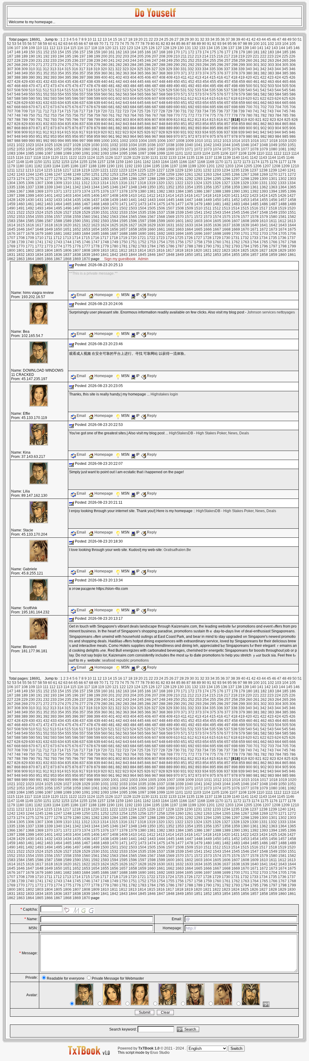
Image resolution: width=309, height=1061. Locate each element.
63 (65, 44)
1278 (58, 179)
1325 (207, 183)
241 (111, 60)
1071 (189, 149)
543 (270, 90)
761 (111, 115)
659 (242, 103)
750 (32, 115)
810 (177, 120)
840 (104, 124)
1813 (132, 250)
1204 (238, 166)
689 (169, 107)
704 (278, 107)
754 (61, 115)
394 (61, 77)
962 (119, 136)
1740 (30, 242)
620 (249, 98)
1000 (105, 141)
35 (217, 39)
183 (271, 52)
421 (256, 77)
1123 (82, 158)
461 (256, 82)
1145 (281, 158)
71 (106, 44)
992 (46, 141)
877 (82, 128)
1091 (86, 153)
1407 (104, 196)
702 (263, 107)
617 (227, 98)
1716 (95, 238)
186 (292, 52)
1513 (226, 208)
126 (151, 48)
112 (52, 48)
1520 (291, 208)
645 (140, 103)
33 (207, 39)
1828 (273, 250)
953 (53, 136)
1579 (264, 217)
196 (75, 56)
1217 (67, 170)
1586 (39, 221)
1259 (170, 174)
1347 (123, 187)
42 (253, 39)
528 (162, 90)
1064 (123, 149)
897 (227, 128)
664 (278, 103)
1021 (11, 145)
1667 (217, 229)
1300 (264, 179)
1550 (282, 212)
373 (198, 73)
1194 (147, 166)
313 (53, 69)
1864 (30, 259)
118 (94, 48)
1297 (235, 179)
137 (231, 48)
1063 (114, 149)
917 (82, 132)
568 (162, 94)
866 (292, 124)
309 (24, 69)
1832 (20, 255)
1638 (235, 225)
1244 (30, 174)
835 (68, 124)
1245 (39, 174)
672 (46, 107)
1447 (189, 200)
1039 (179, 145)
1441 (133, 200)
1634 (198, 225)
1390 (235, 191)
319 (97, 69)
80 (153, 44)
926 (147, 132)
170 (177, 52)
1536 (151, 212)
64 (70, 44)
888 (162, 128)
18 (130, 39)
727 (154, 111)
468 (17, 86)
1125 (100, 158)
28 (182, 39)
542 (263, 90)
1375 (95, 191)
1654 (95, 229)
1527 (67, 212)
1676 (11, 233)
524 (133, 90)
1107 (233, 153)
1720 (132, 238)
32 (202, 39)
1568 (161, 217)
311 (39, 69)
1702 (254, 233)
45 (269, 39)
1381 (151, 191)
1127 (118, 158)
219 (241, 56)
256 (220, 60)
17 (125, 39)
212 (191, 56)
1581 (282, 217)
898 (234, 128)
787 (10, 120)
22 (151, 39)
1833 (30, 255)
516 (75, 90)
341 (256, 69)
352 (46, 73)
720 (104, 111)
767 (155, 115)
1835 (48, 255)
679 (97, 107)
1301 (273, 179)
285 (140, 65)
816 (220, 120)
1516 (254, 208)
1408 (114, 196)
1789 (198, 246)
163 (126, 52)
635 (68, 103)
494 (205, 86)
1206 (257, 166)
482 (119, 86)
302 (263, 65)
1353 (179, 187)
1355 (198, 187)
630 (32, 103)
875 (68, 128)
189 (24, 56)
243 (126, 60)
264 (278, 60)
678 (90, 107)
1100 (170, 153)
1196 (165, 166)
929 (169, 132)
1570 (179, 217)
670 (32, 107)
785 (285, 115)
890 (177, 128)
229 (24, 60)
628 (17, 103)
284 (133, 65)
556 (75, 94)
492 (191, 86)
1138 (218, 158)
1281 (86, 179)
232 (46, 60)
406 (148, 77)
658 (234, 103)
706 (292, 107)
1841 (104, 255)
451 (184, 82)
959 (97, 136)
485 (140, 86)
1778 (95, 246)
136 (224, 48)
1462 (39, 204)
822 (266, 120)
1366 (11, 191)
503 (271, 86)
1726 (188, 238)
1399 (30, 196)
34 (212, 39)
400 (104, 77)
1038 (170, 145)
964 (133, 136)
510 (32, 90)
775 (213, 115)
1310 (67, 183)
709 (24, 111)
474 (61, 86)
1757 (189, 242)
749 (24, 115)
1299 (254, 179)
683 (126, 107)
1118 (37, 158)
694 (205, 107)
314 (60, 69)
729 (169, 111)
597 (82, 98)
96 (235, 44)
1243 (20, 174)
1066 (142, 149)
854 (205, 124)
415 (212, 77)
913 (53, 132)
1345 (104, 187)
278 (90, 65)
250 (177, 60)
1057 (58, 149)
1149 (29, 162)
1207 (267, 166)
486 (148, 86)
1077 (245, 149)
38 (233, 39)
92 (214, 44)
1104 (206, 153)
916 (75, 132)
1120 (55, 158)
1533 (123, 212)
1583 (11, 221)
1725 (179, 238)
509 (24, 90)
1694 (179, 233)
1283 (104, 179)
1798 (282, 246)
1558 (67, 217)
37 (228, 39)
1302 (282, 179)
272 (46, 65)
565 (140, 94)
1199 (192, 166)
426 (292, 77)
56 (29, 44)
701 (256, 107)
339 (241, 69)
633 (53, 103)
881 (111, 128)
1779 (104, 246)
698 (234, 107)
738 (234, 111)
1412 (151, 196)
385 (285, 73)
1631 (170, 225)
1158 (111, 162)
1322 (179, 183)
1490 (11, 208)
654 (205, 103)
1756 (179, 242)
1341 (67, 187)
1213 (29, 170)
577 (227, 94)
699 (242, 107)
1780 (114, 246)
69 (96, 44)
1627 (133, 225)
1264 (217, 174)
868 (17, 128)
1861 (292, 255)
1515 (245, 208)
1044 (226, 145)
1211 (11, 170)
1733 (254, 238)
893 (198, 128)
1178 (292, 162)
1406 (95, 196)
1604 (207, 221)
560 (104, 94)
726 (147, 111)
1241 (291, 170)
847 (155, 124)
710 (32, 111)
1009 (189, 141)
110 (39, 48)
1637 (226, 225)
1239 (273, 170)
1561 (95, 217)
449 (169, 82)
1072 (198, 149)
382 (263, 73)
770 (177, 115)
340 (249, 69)
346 (292, 69)
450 (177, 82)
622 (263, 98)
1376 (104, 191)
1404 (76, 196)
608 (162, 98)
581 (256, 94)
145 (289, 48)
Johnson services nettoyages (271, 312)
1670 (245, 229)
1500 (104, 208)
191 (39, 56)
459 (242, 82)
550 (32, 94)
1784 (151, 246)
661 (256, 103)
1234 (226, 170)
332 (191, 69)
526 (147, 90)
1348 (133, 187)
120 (108, 48)
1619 (58, 225)
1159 (120, 162)
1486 (264, 204)
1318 (142, 183)
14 (110, 39)
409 (169, 77)
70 (101, 44)
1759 (207, 242)
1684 (86, 233)
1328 (235, 183)
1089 (67, 153)
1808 (86, 250)
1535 (142, 212)
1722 (151, 238)
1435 (76, 200)
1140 (236, 158)
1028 (76, 145)
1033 (123, 145)
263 (271, 60)
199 (97, 56)
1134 (181, 158)
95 (230, 44)
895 (213, 128)
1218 (76, 170)
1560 (86, 217)
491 (184, 86)
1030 (95, 145)
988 (17, 141)
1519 (282, 208)
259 (242, 60)
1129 (136, 158)
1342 (76, 187)
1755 (170, 242)
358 (90, 73)
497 (227, 86)
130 (180, 48)
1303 (292, 179)
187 (10, 56)
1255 (133, 174)
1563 (114, 217)
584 (278, 94)
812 (191, 120)
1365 (292, 187)
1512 (216, 208)
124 (137, 48)
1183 (47, 166)
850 (177, 124)
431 (39, 82)
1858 (264, 255)
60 (50, 44)
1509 (189, 208)
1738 (11, 242)
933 (198, 132)
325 (140, 69)
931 (183, 132)
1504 (142, 208)
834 (61, 124)
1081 (282, 149)
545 (285, 90)
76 (132, 44)
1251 (95, 174)
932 (191, 132)
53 (14, 44)
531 (183, 90)
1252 (104, 174)
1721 (142, 238)
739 (241, 111)
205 (140, 56)
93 (219, 44)
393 (53, 77)
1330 (254, 183)
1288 (151, 179)
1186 (74, 166)
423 (270, 77)
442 (119, 82)
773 (198, 115)
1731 (235, 238)
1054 (30, 149)
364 (133, 73)
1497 (76, 208)
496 (220, 86)
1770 (20, 246)
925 (140, 132)
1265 (226, 174)
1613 (291, 221)
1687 (114, 233)
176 (220, 52)
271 (39, 65)
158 (90, 52)
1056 (48, 149)
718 (89, 111)
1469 (104, 204)
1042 (207, 145)
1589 (67, 221)
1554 (30, 217)
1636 (217, 225)
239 (97, 60)
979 (242, 136)
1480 (207, 204)
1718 (114, 238)
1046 (245, 145)
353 (53, 73)
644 (133, 103)
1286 (133, 179)
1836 (58, 255)
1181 (29, 166)
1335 (11, 187)
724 (133, 111)
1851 (198, 255)
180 (249, 52)
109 (32, 48)
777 (227, 115)
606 (148, 98)
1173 (246, 162)
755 (68, 115)
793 (53, 120)
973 (198, 136)
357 (82, 73)
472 (46, 86)
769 (169, 115)
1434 (67, 200)
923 (126, 132)
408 (162, 77)
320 (104, 69)
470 (32, 86)
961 (111, 136)
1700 (235, 233)
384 (278, 73)
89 (199, 44)
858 (234, 124)
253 (198, 60)
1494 (48, 208)
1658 (133, 229)
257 (227, 60)
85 (178, 44)
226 (292, 56)
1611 (273, 221)
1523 (30, 212)
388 (17, 77)
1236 (245, 170)
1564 (123, 217)
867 (10, 128)
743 (270, 111)
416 (220, 77)
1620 (67, 225)
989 (24, 141)
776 (220, 115)
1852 (207, 255)
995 (68, 141)
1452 (235, 200)
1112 (278, 153)
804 (133, 120)
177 (227, 52)
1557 (58, 217)
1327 (226, 183)
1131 (154, 158)
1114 (295, 153)
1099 (161, 153)
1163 (156, 162)
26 (171, 39)
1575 (226, 217)
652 (191, 103)
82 (163, 44)
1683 (76, 233)
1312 (85, 183)
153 (53, 52)
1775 (67, 246)
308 (17, 69)
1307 (39, 183)
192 (46, 56)
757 (82, 115)
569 (169, 94)
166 (148, 52)
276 (75, 65)
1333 (282, 183)
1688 (123, 233)
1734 (263, 238)
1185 (65, 166)
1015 (245, 141)
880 (104, 128)
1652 (76, 229)
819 (244, 120)
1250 (86, 174)
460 (249, 82)
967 (155, 136)
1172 (237, 162)
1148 (20, 162)
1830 (291, 250)
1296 (226, 179)
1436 (86, 200)
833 (53, 124)
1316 (123, 183)
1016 (254, 141)
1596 (133, 221)
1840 (95, 255)
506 (292, 86)
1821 (207, 250)
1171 (228, 162)
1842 (114, 255)
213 (198, 56)
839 (97, 124)
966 (148, 136)
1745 (76, 242)
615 (212, 98)
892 (191, 128)
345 (285, 69)
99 (250, 44)
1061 (95, 149)
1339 (48, 187)
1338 (39, 187)
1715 (85, 238)
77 (137, 44)
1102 (188, 153)
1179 (11, 166)
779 (242, 115)
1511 (207, 208)
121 (115, 48)
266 (292, 60)
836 (75, 124)
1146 (290, 158)
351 (39, 73)
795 (68, 120)
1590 (76, 221)
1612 (282, 221)
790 (32, 120)
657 (227, 103)
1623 (95, 225)
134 (209, 48)
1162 (147, 162)
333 (198, 69)
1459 (11, 204)
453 (198, 82)
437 (82, 82)
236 (75, 60)
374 (205, 73)
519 (97, 90)
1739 (20, 242)
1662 (170, 229)
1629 (151, 225)
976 (220, 136)
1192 (129, 166)
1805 (58, 250)
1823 (226, 250)
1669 (235, 229)
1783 (142, 246)
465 (285, 82)
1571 (189, 217)
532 (191, 90)
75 (127, 44)
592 (46, 98)
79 (147, 44)
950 (32, 136)
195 (68, 56)
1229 (179, 170)
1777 (86, 246)
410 (177, 77)
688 (162, 107)
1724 (170, 238)
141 (260, 48)
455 (213, 82)
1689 (133, 233)
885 (140, 128)
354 (61, 73)
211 (184, 56)
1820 (198, 250)
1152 (56, 162)
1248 (67, 174)
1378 (123, 191)
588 (17, 98)
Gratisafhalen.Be (177, 550)
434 (61, 82)
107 (17, 48)
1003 (133, 141)
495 (213, 86)
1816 (160, 250)
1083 (11, 153)
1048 (264, 145)
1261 (189, 174)
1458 (292, 200)
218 (234, 56)
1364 (282, 187)
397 (82, 77)
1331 (263, 183)
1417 (198, 196)
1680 (48, 233)
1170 (219, 162)
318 (89, 69)
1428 (11, 200)
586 (292, 94)
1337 (30, 187)
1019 (283, 141)
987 (10, 141)
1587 (48, 221)
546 (292, 90)
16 (120, 39)
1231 (198, 170)
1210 (295, 166)
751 (39, 115)
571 (184, 94)
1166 (183, 162)
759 (97, 115)
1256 (142, 174)
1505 (151, 208)
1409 (123, 196)
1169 (210, 162)
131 (188, 48)
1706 (292, 233)
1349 (142, 187)
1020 (292, 141)
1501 (114, 208)
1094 (114, 153)
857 (227, 124)
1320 (160, 183)
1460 (20, 204)
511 (39, 90)
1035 (142, 145)
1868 (67, 259)
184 (278, 52)
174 (205, 52)
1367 (20, 191)
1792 (226, 246)
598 (90, 98)
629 (24, 103)
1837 (67, 255)
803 (126, 120)
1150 (38, 162)
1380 (142, 191)
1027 (67, 145)
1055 (39, 149)
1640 (254, 225)
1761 (226, 242)
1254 (123, 174)
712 (46, 111)
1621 (76, 225)
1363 (273, 187)
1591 (86, 221)
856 (220, 124)
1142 (254, 158)
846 (148, 124)
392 (46, 77)
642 (119, 103)
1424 (263, 196)
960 (104, 136)
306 (292, 65)
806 (148, 120)
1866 (48, 259)
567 (155, 94)
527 (154, 90)
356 (75, 73)
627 (10, 103)
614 (205, 98)
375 (213, 73)
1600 (170, 221)
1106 (224, 153)
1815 (151, 250)
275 (68, 65)
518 (89, 90)
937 (227, 132)
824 (280, 120)
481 (111, 86)
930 (176, 132)
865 (285, 124)
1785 (161, 246)
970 (177, 136)
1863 (20, 259)
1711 (48, 238)
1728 (207, 238)
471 (39, 86)
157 (82, 52)
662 (263, 103)
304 (278, 65)
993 (53, 141)
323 (126, 69)
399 (97, 77)
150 (32, 52)
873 (53, 128)
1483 (235, 204)
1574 (217, 217)
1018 (273, 141)
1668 (226, 229)
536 (220, 90)
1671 (254, 229)
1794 (245, 246)
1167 (192, 162)
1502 (123, 208)
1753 (151, 242)
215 (212, 56)
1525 (48, 212)
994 (61, 141)
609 (169, 98)
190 (32, 56)
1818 (179, 250)
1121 (64, 158)
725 (140, 111)
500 (249, 86)
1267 (245, 174)
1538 (170, 212)
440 (104, 82)
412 (191, 77)
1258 (161, 174)
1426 (282, 196)
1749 (114, 242)
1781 (123, 246)
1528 (76, 212)
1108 (242, 153)
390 (32, 77)
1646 (20, 229)
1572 (198, 217)
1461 (30, 204)
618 (234, 98)
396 (75, 77)
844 (133, 124)
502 (263, 86)
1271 (282, 174)
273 (53, 65)
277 (82, 65)
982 (263, 136)
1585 (30, 221)
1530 (95, 212)
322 (118, 69)
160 (104, 52)
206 (148, 56)
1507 (170, 208)
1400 (39, 196)
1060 (86, 149)
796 (75, 120)
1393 (264, 191)
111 (46, 48)
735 (212, 111)
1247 (58, 174)
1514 (235, 208)
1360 (245, 187)
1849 (179, 255)
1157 (101, 162)
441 (111, 82)
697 (227, 107)
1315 (114, 183)
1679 (39, 233)
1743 (58, 242)
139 (246, 48)
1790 (207, 246)
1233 (216, 170)
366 (148, 73)
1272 (292, 174)
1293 (198, 179)
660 (249, 103)
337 (227, 69)
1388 (217, 191)
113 (59, 48)
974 (205, 136)
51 (300, 39)
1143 (263, 158)
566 (148, 94)
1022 (20, 145)
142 (267, 48)
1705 (282, 233)
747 (10, 115)
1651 (67, 229)
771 (184, 115)
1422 (245, 196)
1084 (20, 153)
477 (82, 86)
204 (133, 56)
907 (10, 132)
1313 (95, 183)
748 (17, 115)
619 (241, 98)
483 (126, 86)
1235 (235, 170)
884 (133, 128)
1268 (254, 174)
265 (285, 60)
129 (173, 48)
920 (104, 132)
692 (191, 107)
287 (155, 65)
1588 (58, 221)
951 (39, 136)
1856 (245, 255)
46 (274, 39)
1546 (245, 212)
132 (195, 48)
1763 (245, 242)
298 (234, 65)
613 (198, 98)
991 (39, 141)
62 (60, 44)
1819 (188, 250)
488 (162, 86)
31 (197, 39)
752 (46, 115)
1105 (215, 153)
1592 (95, 221)
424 (278, 77)
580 (249, 94)
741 (256, 111)
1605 (217, 221)
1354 (189, 187)
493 (198, 86)
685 (140, 107)
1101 (179, 153)
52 (9, 44)
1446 (179, 200)
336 (220, 69)
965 (140, 136)
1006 (161, 141)
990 (32, 141)
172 (191, 52)
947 (10, 136)
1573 (207, 217)
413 (198, 77)
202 (119, 56)
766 (148, 115)
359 (97, 73)
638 (90, 103)
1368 (30, 191)
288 (162, 65)
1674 (282, 229)
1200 (201, 166)
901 (256, 128)
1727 (198, 238)
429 (24, 82)
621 (256, 98)
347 (10, 73)
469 (24, 86)
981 (256, 136)
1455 (264, 200)
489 (169, 86)
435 (68, 82)
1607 (235, 221)
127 (159, 48)
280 (104, 65)
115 (73, 48)
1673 (273, 229)
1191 (120, 166)
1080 (273, 149)
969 (169, 136)
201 (111, 56)
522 (118, 90)
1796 (264, 246)
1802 (30, 250)
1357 (217, 187)
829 (24, 124)
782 (263, 115)
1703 (264, 233)
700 (249, 107)
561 (111, 94)
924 (133, 132)
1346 (114, 187)
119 (101, 48)
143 (275, 48)
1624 (104, 225)
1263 (207, 174)
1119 (46, 158)
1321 (170, 183)
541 (256, 90)
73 (117, 44)
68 (91, 44)
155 (68, 52)
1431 (39, 200)
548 (17, 94)
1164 (165, 162)
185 (285, 52)
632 (46, 103)
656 (220, 103)
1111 (269, 153)
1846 (151, 255)
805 (140, 120)
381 (256, 73)
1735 (273, 238)
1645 (11, 229)
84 (173, 44)
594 (61, 98)
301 (256, 65)
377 (227, 73)
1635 (207, 225)
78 (142, 44)
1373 (76, 191)
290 (177, 65)
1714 (76, 238)
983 (271, 136)
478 (90, 86)
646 (148, 103)
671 (39, 107)
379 (242, 73)
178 (234, 52)
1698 (217, 233)
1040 (189, 145)
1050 (282, 145)
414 (205, 77)
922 (118, 132)
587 (10, 98)
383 (271, 73)
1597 (142, 221)
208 (162, 56)
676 (75, 107)
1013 (226, 141)
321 (111, 69)
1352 (170, 187)
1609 (254, 221)
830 (32, 124)
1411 (142, 196)
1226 (151, 170)
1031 (104, 145)
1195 (156, 166)
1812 (123, 250)
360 (104, 73)
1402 (58, 196)
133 (202, 48)
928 (162, 132)
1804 (48, 250)
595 (68, 98)
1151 (47, 162)
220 (249, 56)
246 (148, 60)
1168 (201, 162)
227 (10, 60)
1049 (273, 145)
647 (155, 103)
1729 (216, 238)
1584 (20, 221)
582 (263, 94)
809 (169, 120)
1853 (217, 255)
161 (111, 52)
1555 (39, 217)
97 (240, 44)
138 (238, 48)
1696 (198, 233)
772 (191, 115)
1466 (76, 204)
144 (282, 48)
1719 (123, 238)
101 (263, 44)
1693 (170, 233)
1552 (11, 217)
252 (191, 60)
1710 (39, 238)
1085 (30, 153)
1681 (58, 233)
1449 (207, 200)
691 (184, 107)
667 (10, 107)
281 (111, 65)
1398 (20, 196)
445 (140, 82)
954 (61, 136)
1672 (264, 229)
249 (169, 60)
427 (10, 82)
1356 (207, 187)
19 (135, 39)
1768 (292, 242)
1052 (11, 149)
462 (263, 82)
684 (133, 107)
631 (39, 103)
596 (75, 98)
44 (264, 39)
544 (278, 90)
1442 (142, 200)
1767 (282, 242)
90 (204, 44)
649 (169, 103)
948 (17, 136)
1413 (160, 196)
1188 (92, 166)
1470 (114, 204)
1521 (11, 212)
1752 (142, 242)
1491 (20, 208)
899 (242, 128)
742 (263, 111)
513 (53, 90)
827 (10, 124)
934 (205, 132)
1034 (133, 145)
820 (251, 120)
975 (213, 136)
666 (292, 103)
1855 (235, 255)
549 (24, 94)
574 (205, 94)
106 (10, 48)
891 (184, 128)
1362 (264, 187)
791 (39, 120)
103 (278, 44)
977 (227, 136)
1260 (179, 174)
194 (61, 56)
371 (184, 73)
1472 (133, 204)
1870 (86, 259)
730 (176, 111)
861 (256, 124)
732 (191, 111)
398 (90, 77)
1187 (83, 166)
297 (227, 65)
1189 (101, 166)
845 (140, 124)
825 (287, 120)
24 (161, 39)
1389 (226, 191)
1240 (282, 170)
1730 (226, 238)
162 (119, 52)
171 (184, 52)
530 (176, 90)
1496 (67, 208)
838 (90, 124)
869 (24, 128)
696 (220, 107)
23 (156, 39)
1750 (123, 242)
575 (213, 94)
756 (75, 115)
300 (249, 65)
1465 (67, 204)
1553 (20, 217)
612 (191, 98)
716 (75, 111)
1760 (217, 242)
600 (104, 98)
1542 (207, 212)
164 (133, 52)
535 (212, 90)
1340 (58, 187)
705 (285, 107)
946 (292, 132)
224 (278, 56)
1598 (151, 221)
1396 (292, 191)
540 (249, 90)
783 (271, 115)
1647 (30, 229)
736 (220, 111)
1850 (189, 255)
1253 (114, 174)
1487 (273, 204)
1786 (170, 246)
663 (271, 103)
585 (285, 94)
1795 (254, 246)
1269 (264, 174)
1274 (20, 179)
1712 (57, 238)
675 (68, 107)
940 (249, 132)
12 (99, 39)
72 (112, 44)
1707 (11, 238)
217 (227, 56)
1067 (151, 149)
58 (40, 44)
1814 (142, 250)
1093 (104, 153)
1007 (171, 141)
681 (111, 107)
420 (249, 77)
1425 (273, 196)
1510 (198, 208)
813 (198, 120)
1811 (114, 250)
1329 (245, 183)
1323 (188, 183)
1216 (57, 170)
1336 (20, 187)
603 (126, 98)
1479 (198, 204)
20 (141, 39)
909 (24, 132)
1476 (170, 204)
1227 (160, 170)
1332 (273, 183)
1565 (133, 217)
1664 (189, 229)
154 (61, 52)
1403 (67, 196)
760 (104, 115)
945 (285, 132)
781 (256, 115)
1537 (161, 212)
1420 (226, 196)
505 (285, 86)
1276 (39, 179)
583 (271, 94)
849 (169, 124)
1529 (86, 212)
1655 (104, 229)
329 (169, 69)
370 (177, 73)
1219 (85, 170)
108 (24, 48)
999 (97, 141)
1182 (38, 166)
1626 (123, 225)
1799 (292, 246)
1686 (104, 233)
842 (119, 124)
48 (284, 39)
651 (184, 103)
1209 (285, 166)
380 (249, 73)
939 (241, 132)
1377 (114, 191)
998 (90, 141)
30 (192, 39)
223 (270, 56)
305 (285, 65)
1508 (179, 208)
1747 (95, 242)
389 (24, 77)
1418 (207, 196)
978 (234, 136)
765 (140, 115)
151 (39, 52)
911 (39, 132)
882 (119, 128)
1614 (11, 225)
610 (177, 98)
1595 (123, 221)
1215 (48, 170)
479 (97, 86)
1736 (282, 238)
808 (162, 120)
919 (97, 132)
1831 (11, 255)
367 (155, 73)
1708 (20, 238)
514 (60, 90)
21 (146, 39)
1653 (86, 229)
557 (82, 94)
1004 (143, 141)
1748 (104, 242)
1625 (114, 225)
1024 (39, 145)
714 (60, 111)
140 (253, 48)
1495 (58, 208)
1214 (39, 170)
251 (184, 60)
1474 (151, 204)
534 (205, 90)
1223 (123, 170)
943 (270, 132)
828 (17, 124)
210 (177, 56)
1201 (210, 166)
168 (162, 52)
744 (278, 111)
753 (53, 115)
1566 (142, 217)
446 (148, 82)
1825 (245, 250)
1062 (104, 149)
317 (82, 69)
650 (177, 103)
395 (68, 77)
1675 (292, 229)
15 (115, 39)
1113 (286, 153)
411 (184, 77)
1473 (142, 204)
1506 (161, 208)
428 (17, 82)
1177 (283, 162)
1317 (132, 183)
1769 (11, 246)
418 (234, 77)
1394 (273, 191)
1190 (111, 166)
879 (97, 128)
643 (126, 103)
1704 (273, 233)
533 (198, 90)
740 (249, 111)
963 (126, 136)
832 (46, 124)
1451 (226, 200)
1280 (76, 179)
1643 (282, 225)
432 (46, 82)
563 (126, 94)
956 (75, 136)
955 (68, 136)
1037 (161, 145)
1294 (207, 179)
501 (256, 86)
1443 (151, 200)
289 (169, 65)
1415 (179, 196)
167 (155, 52)
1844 (133, 255)
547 (10, 94)
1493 (39, 208)
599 (97, 98)
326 (147, 69)
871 (39, 128)
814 (205, 120)
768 (162, 115)
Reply (151, 295)
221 (256, 56)
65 (76, 44)
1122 (73, 158)
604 (133, 98)
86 (183, 44)
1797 (273, 246)
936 (220, 132)
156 (75, 52)
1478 (189, 204)
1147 (11, 162)
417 (227, 77)
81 (158, 44)
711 (39, 111)
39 (238, 39)
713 (53, 111)
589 (24, 98)
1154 (74, 162)
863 (271, 124)
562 (119, 94)
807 (155, 120)
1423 (254, 196)
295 (213, 65)
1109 (251, 153)
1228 (170, 170)
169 (169, 52)
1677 (20, 233)
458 (234, 82)
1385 (189, 191)
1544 (226, 212)
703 (271, 107)
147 (10, 52)
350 (32, 73)
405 (140, 77)
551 (39, 94)
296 (220, 65)
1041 (198, 145)
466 (292, 82)
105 (292, 44)
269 (24, 65)
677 (82, 107)
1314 (104, 183)
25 (166, 39)
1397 (11, 196)
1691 (151, 233)
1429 (20, 200)
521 (111, 90)
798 (90, 120)
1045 (235, 145)
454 (205, 82)
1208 (276, 166)
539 (241, 90)
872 (46, 128)
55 (24, 44)
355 (68, 73)
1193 (138, 166)
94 (224, 44)
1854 (226, 255)
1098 (151, 153)
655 (213, 103)
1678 (30, 233)
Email (81, 295)
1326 (216, 183)
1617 (39, 225)
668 (17, 107)
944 (278, 132)
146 (296, 48)
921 (111, 132)
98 (245, 44)
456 (220, 82)
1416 (188, 196)
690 (177, 107)
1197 (174, 166)
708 (17, 111)
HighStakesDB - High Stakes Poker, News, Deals (209, 433)
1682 (67, 233)
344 (278, 69)
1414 (170, 196)
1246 (48, 174)
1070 (179, 149)
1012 (217, 141)
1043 (217, 145)
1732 (245, 238)
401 (111, 77)
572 (191, 94)
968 (162, 136)
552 (46, 94)
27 (176, 39)
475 (68, 86)
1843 (123, 255)
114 (66, 48)
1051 (292, 145)
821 (258, 120)
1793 (235, 246)
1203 (229, 166)
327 (154, 69)
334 (205, 69)
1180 (20, 166)
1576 (235, 217)
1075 (226, 149)
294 (205, 65)
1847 (161, 255)
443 (126, 82)
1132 (163, 158)
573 (198, 94)
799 (97, 120)
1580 (273, 217)
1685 (95, 233)
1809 (95, 250)
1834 (39, 255)
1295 (217, 179)
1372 (67, 191)
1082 (292, 149)
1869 (76, 259)
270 (32, 65)
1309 (58, 183)
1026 (58, 145)
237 (82, 60)
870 (32, 128)
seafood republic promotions (125, 660)
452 (191, 82)
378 (234, 73)
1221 (104, 170)
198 (90, 56)
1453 (245, 200)
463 (271, 82)
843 (126, 124)
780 (249, 115)
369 (169, 73)
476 (75, 86)
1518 (273, 208)
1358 (226, 187)
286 (148, 65)
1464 (58, 204)
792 (46, 120)
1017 (264, 141)
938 (234, 132)
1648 (39, 229)
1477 (179, 204)
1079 (264, 149)
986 (292, 136)
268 (17, 65)
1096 (133, 153)
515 (68, 90)
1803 (39, 250)
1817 (170, 250)
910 (32, 132)
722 (118, 111)
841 (111, 124)
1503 (133, 208)
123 (130, 48)
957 (82, 136)
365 (140, 73)
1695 (189, 233)
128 (166, 48)
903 (271, 128)
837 (82, 124)
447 (155, 82)
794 (61, 120)
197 (82, 56)
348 (17, 73)
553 (53, 94)
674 (61, 107)
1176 (273, 162)
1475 (161, 204)
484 (133, 86)
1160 (129, 162)
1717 (104, 238)
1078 (254, 149)
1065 (133, 149)
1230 (188, 170)
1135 (190, 158)
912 (46, 132)
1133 (172, 158)
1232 (207, 170)
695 (213, 107)
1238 (263, 170)
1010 (199, 141)
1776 (76, 246)
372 (191, 73)
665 (285, 103)
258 (234, 60)
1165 (174, 162)
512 (46, 90)
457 (227, 82)
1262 (198, 174)
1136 (200, 158)
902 (263, 128)
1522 (20, 212)
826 (294, 120)
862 (263, 124)
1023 (30, 145)
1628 (142, 225)
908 (17, 132)
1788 (189, 246)
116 (80, 48)
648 (162, 103)
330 (176, 69)
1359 (235, 187)
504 (278, 86)
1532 (114, 212)
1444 (161, 200)
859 (242, 124)
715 (68, 111)
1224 (132, 170)
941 (256, 132)
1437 (95, 200)
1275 (30, 179)
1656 (114, 229)
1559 (76, 217)
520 (104, 90)
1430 (30, 200)
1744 (67, 242)
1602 (189, 221)
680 (104, 107)
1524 (39, 212)
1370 (48, 191)
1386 (198, 191)
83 (168, 44)
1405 (86, 196)
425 (285, 77)
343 (270, 69)
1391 (245, 191)
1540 (189, 212)
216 (220, 56)
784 (278, 115)
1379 (133, 191)
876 (75, 128)
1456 (273, 200)
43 (258, 39)
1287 (142, 179)
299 (242, 65)
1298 (245, 179)
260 (249, 60)
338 (234, 69)
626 (292, 98)
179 (242, 52)
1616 (30, 225)
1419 (216, 196)
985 (285, 136)
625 (285, 98)
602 (119, 98)
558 (90, 94)
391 (39, 77)
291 (184, 65)
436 (75, 82)
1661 (161, 229)
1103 (197, 153)
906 (292, 128)
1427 (291, 196)
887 (155, 128)
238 (90, 60)
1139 (227, 158)
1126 (109, 158)
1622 (86, 225)
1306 (30, 183)
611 (184, 98)
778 (234, 115)
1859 (273, 255)
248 (162, 60)
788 (17, 120)
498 (234, 86)
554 (61, 94)
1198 (183, 166)
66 (81, 44)
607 (155, 98)
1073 (207, 149)
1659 (142, 229)
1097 (142, 153)
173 (198, 52)
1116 (20, 158)
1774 (58, 246)
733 (198, 111)
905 (285, 128)
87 (188, 44)
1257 (151, 174)
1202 (220, 166)
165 (140, 52)
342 (263, 69)
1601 (179, 221)
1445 (170, 200)
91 (209, 44)
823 (273, 120)
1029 (86, 145)
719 (97, 111)
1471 (123, 204)
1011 (208, 141)
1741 (39, 242)
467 (10, 86)
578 (234, 94)
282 (119, 65)
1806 (67, 250)
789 (24, 120)
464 (278, 82)
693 (198, 107)
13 (105, 39)
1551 (292, 212)
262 (263, 60)
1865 (39, 259)
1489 (292, 204)
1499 (95, 208)
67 (86, 44)
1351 (161, 187)
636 (75, 103)
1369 (39, 191)
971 (184, 136)
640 (104, 103)
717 (82, 111)
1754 (161, 242)
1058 (67, 149)
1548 (264, 212)
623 (270, 98)
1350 (151, 187)
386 (292, 73)
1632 (179, 225)
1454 (254, 200)
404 (133, 77)
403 (126, 77)
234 (61, 60)
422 (263, 77)
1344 (95, 187)
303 (271, 65)
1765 (264, 242)
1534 (133, 212)
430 (32, 82)
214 (205, 56)
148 (17, 52)
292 (191, 65)
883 (126, 128)
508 (17, 90)
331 (183, 69)
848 (162, 124)
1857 (254, 255)
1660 (151, 229)
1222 (114, 170)
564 (133, 94)
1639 (245, 225)
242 (119, 60)
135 (217, 48)
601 (111, 98)
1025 (48, 145)
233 (53, 60)
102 (271, 44)
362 (119, 73)
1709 (30, 238)
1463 (48, 204)
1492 (30, 208)
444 (133, 82)
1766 (273, 242)
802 (119, 120)
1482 (226, 204)
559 (97, 94)
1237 (254, 170)
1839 (86, 255)
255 (213, 60)
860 (249, 124)
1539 (179, 212)
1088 (58, 153)
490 (177, 86)
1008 (180, 141)
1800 (11, 250)
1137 (209, 158)
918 (89, 132)
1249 (76, 174)
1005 (152, 141)
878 (90, 128)
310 (32, 69)
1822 (216, 250)
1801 (20, 250)
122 (122, 48)
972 (191, 136)
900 (249, 128)
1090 (76, 153)
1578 (254, 217)
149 (24, 52)
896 (220, 128)
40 (243, 39)
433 (53, 82)
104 (285, 44)
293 (198, 65)
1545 (235, 212)
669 (24, 107)
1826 (254, 250)
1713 (67, 238)
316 (75, 69)
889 (169, 128)
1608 (245, 221)
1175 (264, 162)
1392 (254, 191)
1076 (235, 149)
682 (119, 107)
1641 (264, 225)
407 (155, 77)
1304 (11, 183)
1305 (20, 183)
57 (35, 44)
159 (97, 52)
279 (97, 65)
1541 (198, 212)
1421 (235, 196)
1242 (11, 174)
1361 (254, 187)
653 (198, 103)
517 (82, 90)
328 (162, 69)
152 (46, 52)
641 (111, 103)
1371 (58, 191)
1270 (273, 174)
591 (39, 98)
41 (248, 39)
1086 (39, 153)
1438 (104, 200)
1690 (142, 233)
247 (155, 60)
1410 (133, 196)
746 (292, 111)
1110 (260, 153)
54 (19, 44)
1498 (86, 208)
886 (148, 128)
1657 (123, 229)
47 (279, 39)
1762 (235, 242)
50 (294, 39)
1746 (86, 242)
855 (213, 124)
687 (155, 107)
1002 (124, 141)
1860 (282, 255)
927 (154, 132)
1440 (123, 200)
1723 (160, 238)
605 (140, 98)
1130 (145, 158)
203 (126, 56)
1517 (263, 208)
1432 (48, 200)
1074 (217, 149)
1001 (114, 141)
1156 (92, 162)
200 (104, 56)
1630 (161, 225)
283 (126, 65)
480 (104, 86)
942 (263, 132)
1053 (20, 149)
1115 (11, 158)
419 (241, 77)
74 (122, 44)
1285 (123, 179)
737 (227, 111)
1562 (104, 217)
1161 (138, 162)
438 (90, 82)
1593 (104, 221)
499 (242, 86)
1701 (245, 233)
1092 (95, 153)
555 (68, 94)
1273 (11, 179)
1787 (179, 246)
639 (97, 103)
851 (184, 124)
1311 (76, 183)
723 (126, 111)
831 (39, 124)
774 (205, 115)
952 (46, 136)
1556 (48, 217)
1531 (104, 212)
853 (198, 124)
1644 (292, 225)
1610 (264, 221)
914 (60, 132)
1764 (254, 242)
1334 (291, 183)
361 (111, 73)
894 (205, 128)
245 (140, 60)
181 (256, 52)
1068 (161, 149)
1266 (235, 174)
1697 (207, 233)
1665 (198, 229)
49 (289, 39)
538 (234, 90)
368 (162, 73)
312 (46, 69)
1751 (133, 242)
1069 (170, 149)
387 (10, 77)
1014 (236, 141)
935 (212, 132)
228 (17, 60)
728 (162, 111)
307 (10, 69)
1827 (263, 250)
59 (45, 44)
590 (32, 98)
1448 (198, 200)
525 (140, 90)
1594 (114, 221)
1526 (58, 212)
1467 (86, 204)
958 (90, 136)
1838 (76, 255)
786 (292, 115)
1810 (104, 250)
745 (285, 111)
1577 (245, 217)
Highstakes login (164, 394)
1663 (179, 229)
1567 (151, 217)
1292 (189, 179)
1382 (161, 191)
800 (104, 120)
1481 (217, 204)
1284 (114, 179)
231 (39, 60)
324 (133, 69)
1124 (91, 158)
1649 (48, 229)
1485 (254, 204)
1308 (48, 183)
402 (119, 77)
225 (285, 56)
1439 (114, 200)
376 (220, 73)
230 (32, 60)
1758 (198, 242)
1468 (95, 204)
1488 (282, 204)
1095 (123, 153)
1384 (179, 191)
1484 (245, 204)
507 (10, 90)
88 (194, 44)
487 (155, 86)
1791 (217, 246)
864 (278, 124)
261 (256, 60)
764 (133, 115)
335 (212, 69)
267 (10, 65)
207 (155, 56)
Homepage (104, 295)
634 (61, 103)
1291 (179, 179)
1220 (95, 170)
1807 (76, 250)
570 (177, 94)
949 (24, 136)
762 (119, 115)
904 (278, 128)
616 (220, 98)
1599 (161, 221)
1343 (86, 187)
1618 (48, 225)
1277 (48, 179)
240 (104, 60)
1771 (30, 246)
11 (95, 39)
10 (90, 39)
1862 (11, 259)
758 (90, 115)
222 (263, 56)
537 (227, 90)
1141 (245, 158)
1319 (151, 183)
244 (133, 60)
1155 (83, 162)
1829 (282, 250)
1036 (151, 145)
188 (17, 56)
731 (183, 111)
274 (61, 65)
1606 (226, 221)
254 (205, 60)
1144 (272, 158)
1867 (58, 259)
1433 (58, 200)
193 (53, 56)
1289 (161, 179)
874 (61, 128)
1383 (170, 191)
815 (212, 120)
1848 (170, 255)
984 (278, 136)
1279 (67, 179)
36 (223, 39)
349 (24, 73)
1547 (254, 212)
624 (278, 98)
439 (97, 82)
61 (55, 44)
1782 (133, 246)
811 (184, 120)
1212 (20, 170)
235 (68, 60)
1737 (291, 238)
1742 (48, 242)
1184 (56, 166)
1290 (170, 179)
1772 (39, 246)
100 (256, 44)
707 (10, 111)
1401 (48, 196)
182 (263, 52)
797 (82, 120)
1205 (248, 166)
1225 (142, 170)
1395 (282, 191)
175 (213, 52)
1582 (292, 217)
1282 (95, 179)
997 (82, 141)
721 (111, 111)
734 (205, 111)
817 (227, 120)
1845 (142, 255)
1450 (217, 200)
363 (126, 73)
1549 (273, 212)
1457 (282, 200)
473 (53, 86)
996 (75, 141)
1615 (20, 225)
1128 (127, 158)
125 (144, 48)
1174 (255, 162)
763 (126, 115)
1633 (189, 225)
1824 (235, 250)
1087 (48, 153)
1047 (254, 145)
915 (68, 132)
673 (53, 107)
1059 (76, 149)
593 (53, 98)
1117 (28, 158)
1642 (273, 225)
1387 (207, 191)
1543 (217, 212)
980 (249, 136)
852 (191, 124)
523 (126, 90)
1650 (58, 229)
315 (68, 69)
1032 (114, 145)
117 (87, 48)
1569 (170, 217)
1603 (198, 221)
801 (111, 120)
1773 (48, 246)
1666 (207, 229)
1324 (198, 183)
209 (169, 56)
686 (148, 107)
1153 (65, 162)
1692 (161, 233)
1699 (226, 233)
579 (242, 94)
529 (169, 90)
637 (82, 103)
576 (220, 94)
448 (162, 82)
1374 (86, 191)
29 (187, 39)
